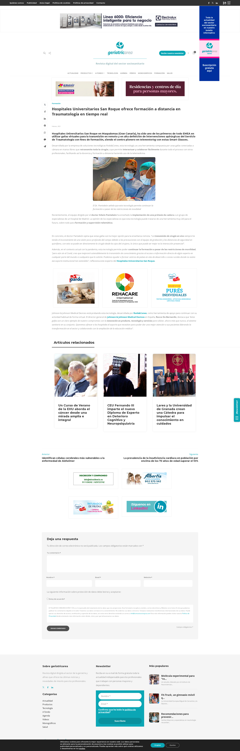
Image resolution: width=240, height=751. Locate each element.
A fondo (99, 73)
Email (98, 577)
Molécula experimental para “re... (177, 677)
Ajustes (173, 745)
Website (148, 577)
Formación (159, 73)
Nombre (50, 577)
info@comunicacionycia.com (140, 613)
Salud (169, 73)
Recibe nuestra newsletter (172, 53)
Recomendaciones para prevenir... (175, 715)
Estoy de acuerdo (57, 599)
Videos (45, 719)
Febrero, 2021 (56, 126)
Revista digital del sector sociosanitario (120, 63)
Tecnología (112, 73)
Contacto (100, 3)
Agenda (123, 73)
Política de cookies (61, 3)
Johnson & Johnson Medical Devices (125, 317)
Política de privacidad (83, 3)
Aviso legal (45, 3)
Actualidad (73, 73)
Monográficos (145, 73)
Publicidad (32, 3)
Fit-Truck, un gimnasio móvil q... (178, 696)
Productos (86, 73)
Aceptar (157, 745)
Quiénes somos (17, 3)
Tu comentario (54, 553)
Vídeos (133, 73)
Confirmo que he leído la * (117, 710)
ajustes (82, 748)
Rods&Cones (140, 313)
